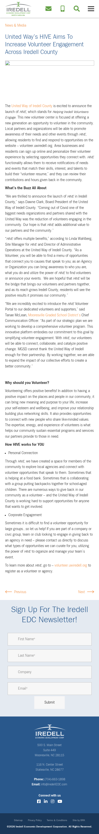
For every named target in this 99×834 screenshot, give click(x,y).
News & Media (15, 25)
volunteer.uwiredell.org (71, 565)
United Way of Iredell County (31, 106)
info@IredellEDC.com (54, 784)
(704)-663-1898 (54, 779)
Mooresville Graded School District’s (54, 315)
